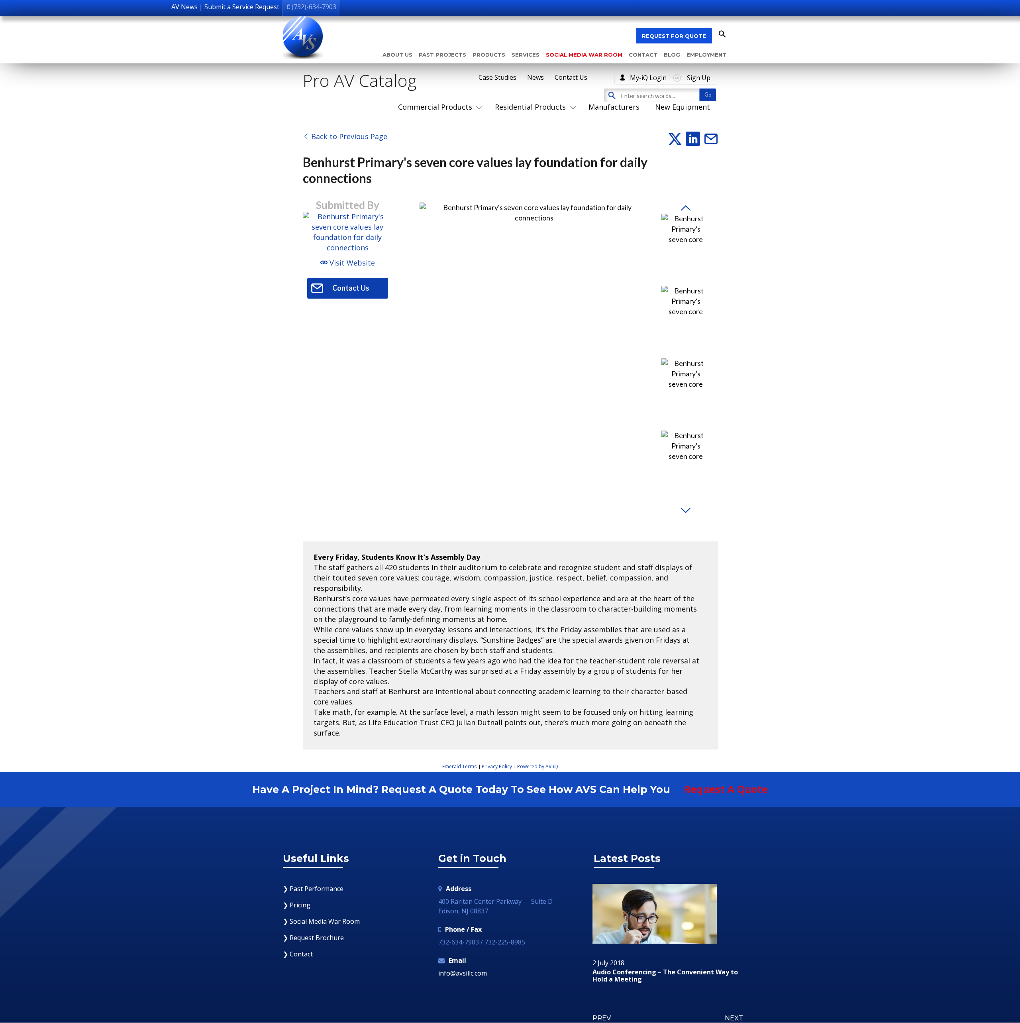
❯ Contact (298, 954)
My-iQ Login (648, 77)
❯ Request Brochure (313, 937)
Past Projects (442, 54)
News (535, 77)
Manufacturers (613, 107)
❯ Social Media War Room (321, 921)
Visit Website (351, 263)
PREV (601, 1018)
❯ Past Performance (313, 888)
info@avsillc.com (462, 973)
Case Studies (497, 77)
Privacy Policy (497, 766)
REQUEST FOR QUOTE (674, 36)
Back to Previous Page (348, 136)
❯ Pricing (296, 905)
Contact (643, 54)
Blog (672, 54)
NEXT (734, 1018)
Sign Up (698, 77)
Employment (706, 54)
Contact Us (571, 77)
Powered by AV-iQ (537, 766)
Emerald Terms (459, 766)
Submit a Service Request (241, 6)
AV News (184, 6)
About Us (397, 54)
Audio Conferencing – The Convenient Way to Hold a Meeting (665, 976)
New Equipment (682, 107)
